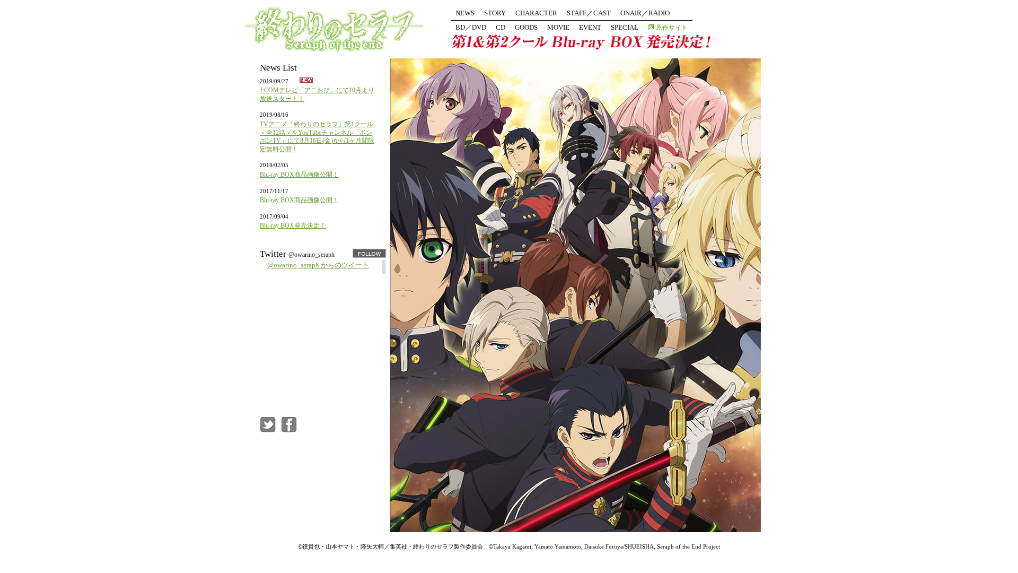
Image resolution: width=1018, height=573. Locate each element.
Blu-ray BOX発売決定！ (293, 225)
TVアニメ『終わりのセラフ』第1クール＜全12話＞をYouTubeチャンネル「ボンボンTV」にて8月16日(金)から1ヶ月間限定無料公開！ (317, 136)
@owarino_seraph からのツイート (318, 265)
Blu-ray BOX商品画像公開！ (299, 174)
